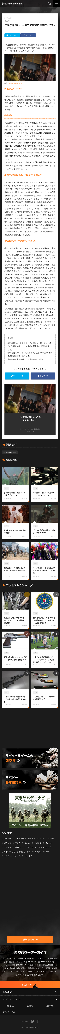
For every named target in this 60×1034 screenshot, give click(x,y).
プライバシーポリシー (10, 1012)
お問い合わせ (10, 1006)
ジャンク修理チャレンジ (21, 852)
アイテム (7, 847)
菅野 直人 (31, 838)
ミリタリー (19, 838)
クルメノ (33, 847)
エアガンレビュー (11, 856)
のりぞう (7, 843)
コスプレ (38, 852)
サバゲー (7, 838)
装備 (52, 838)
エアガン (42, 838)
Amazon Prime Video (15, 83)
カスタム (38, 843)
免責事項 (30, 1006)
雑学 (47, 852)
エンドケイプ (46, 847)
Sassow (49, 843)
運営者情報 (49, 1006)
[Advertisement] (30, 727)
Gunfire (27, 843)
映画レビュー (11, 452)
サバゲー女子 (27, 856)
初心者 (17, 843)
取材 (6, 852)
